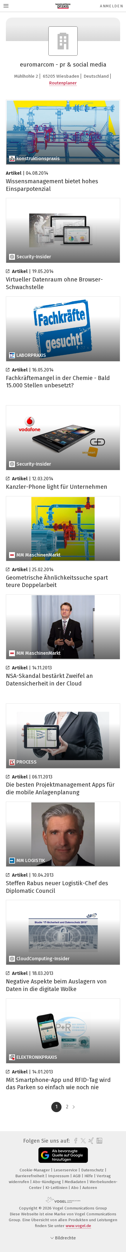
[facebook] (74, 1141)
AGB (77, 1175)
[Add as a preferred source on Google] (63, 1155)
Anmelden (111, 6)
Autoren (89, 1187)
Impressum (59, 1175)
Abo (75, 1187)
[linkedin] (98, 1141)
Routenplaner (63, 83)
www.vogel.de (78, 1225)
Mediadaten (76, 1181)
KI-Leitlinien (57, 1187)
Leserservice (66, 1170)
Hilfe (89, 1175)
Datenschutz (93, 1170)
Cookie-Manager (35, 1170)
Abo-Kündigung (47, 1181)
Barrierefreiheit (30, 1175)
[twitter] (81, 1140)
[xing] (90, 1140)
